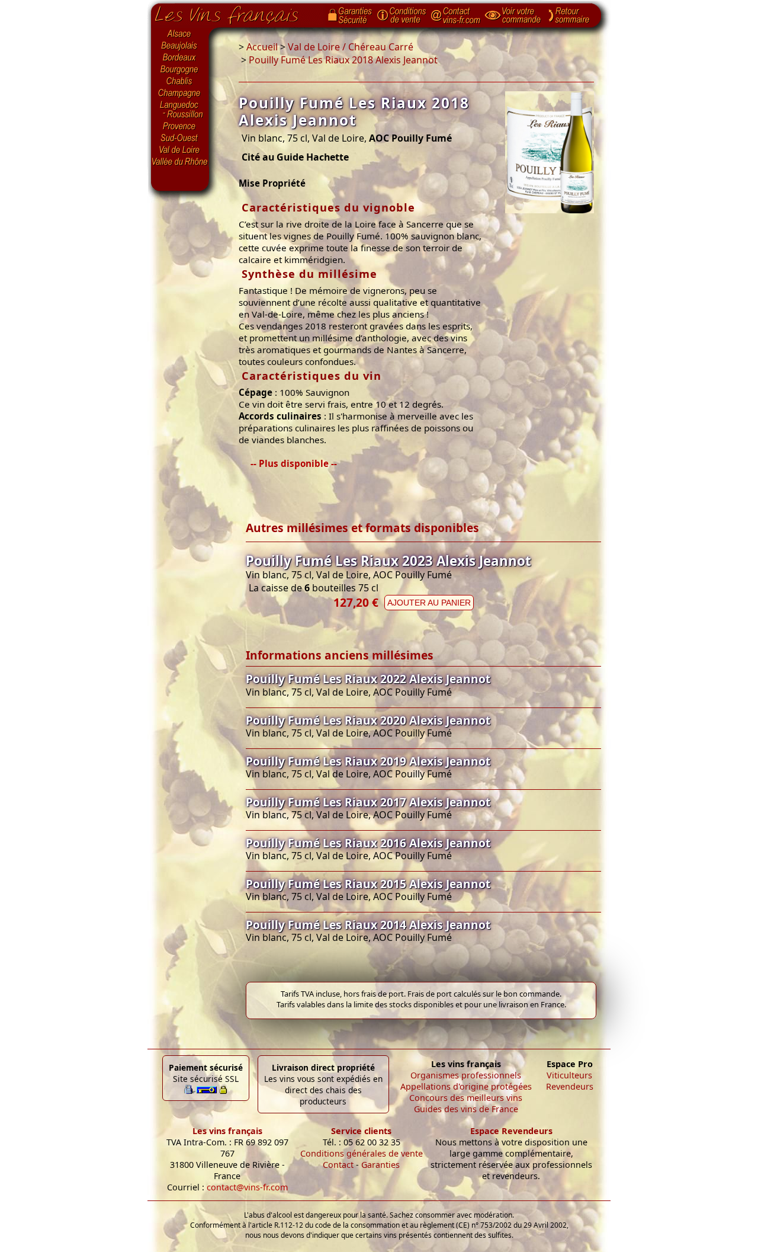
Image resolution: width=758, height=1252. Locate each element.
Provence (180, 126)
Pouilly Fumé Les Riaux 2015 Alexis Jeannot (368, 884)
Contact (338, 1164)
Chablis (180, 82)
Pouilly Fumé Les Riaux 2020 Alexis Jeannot (368, 720)
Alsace (180, 34)
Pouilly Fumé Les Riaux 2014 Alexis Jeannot (368, 925)
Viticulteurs (569, 1075)
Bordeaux (180, 58)
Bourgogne (180, 70)
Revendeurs (569, 1086)
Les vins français (227, 1130)
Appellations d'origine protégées (466, 1086)
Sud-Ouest (180, 138)
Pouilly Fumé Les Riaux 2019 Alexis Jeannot (368, 761)
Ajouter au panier (429, 602)
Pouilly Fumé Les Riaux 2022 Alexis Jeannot (368, 679)
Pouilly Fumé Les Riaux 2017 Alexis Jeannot (368, 802)
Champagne (180, 94)
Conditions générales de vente (361, 1153)
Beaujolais (180, 46)
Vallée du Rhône (180, 161)
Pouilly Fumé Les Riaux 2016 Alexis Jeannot (368, 843)
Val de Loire (180, 149)
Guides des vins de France (466, 1109)
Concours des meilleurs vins (465, 1097)
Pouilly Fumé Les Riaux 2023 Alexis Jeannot (388, 561)
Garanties (380, 1164)
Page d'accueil (235, 12)
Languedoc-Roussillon (180, 110)
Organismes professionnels (465, 1075)
